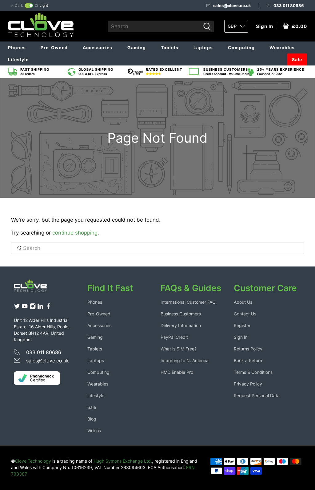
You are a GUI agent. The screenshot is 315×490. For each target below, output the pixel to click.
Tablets (169, 47)
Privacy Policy (248, 383)
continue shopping (75, 233)
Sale (297, 59)
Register (242, 325)
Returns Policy (248, 348)
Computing (241, 47)
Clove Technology (33, 461)
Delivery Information (181, 325)
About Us (243, 302)
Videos (94, 430)
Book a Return (248, 360)
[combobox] (154, 26)
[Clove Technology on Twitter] (17, 307)
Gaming (136, 47)
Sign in (240, 337)
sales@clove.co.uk (232, 5)
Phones (17, 47)
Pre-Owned (54, 47)
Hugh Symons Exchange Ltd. (123, 461)
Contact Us (245, 313)
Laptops (203, 47)
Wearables (282, 47)
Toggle (29, 5)
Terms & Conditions (253, 372)
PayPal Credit (174, 337)
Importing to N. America (185, 360)
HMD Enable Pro (177, 372)
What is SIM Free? (179, 348)
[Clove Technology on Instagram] (33, 307)
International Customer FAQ (188, 302)
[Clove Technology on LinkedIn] (40, 307)
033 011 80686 (288, 5)
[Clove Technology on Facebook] (48, 307)
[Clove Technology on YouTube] (25, 307)
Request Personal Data (257, 395)
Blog (91, 418)
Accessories (97, 47)
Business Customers (181, 313)
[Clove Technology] (34, 288)
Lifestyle (18, 59)
